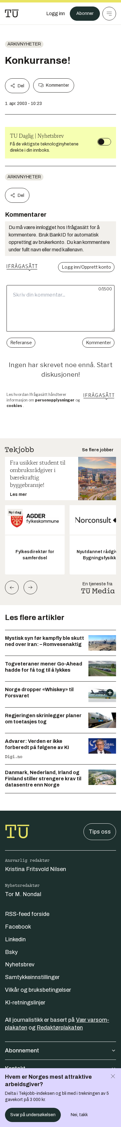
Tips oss (100, 832)
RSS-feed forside (27, 914)
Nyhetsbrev (19, 964)
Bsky (11, 952)
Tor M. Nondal (23, 894)
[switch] (104, 141)
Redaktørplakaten (60, 1028)
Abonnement (22, 1050)
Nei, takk (79, 1114)
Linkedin (15, 939)
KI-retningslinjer (25, 1002)
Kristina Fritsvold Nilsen (35, 869)
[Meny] (109, 13)
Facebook (18, 927)
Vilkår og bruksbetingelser (38, 990)
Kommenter (57, 85)
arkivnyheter (24, 44)
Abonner (84, 13)
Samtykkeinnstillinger (32, 977)
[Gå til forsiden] (12, 14)
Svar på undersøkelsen (33, 1114)
